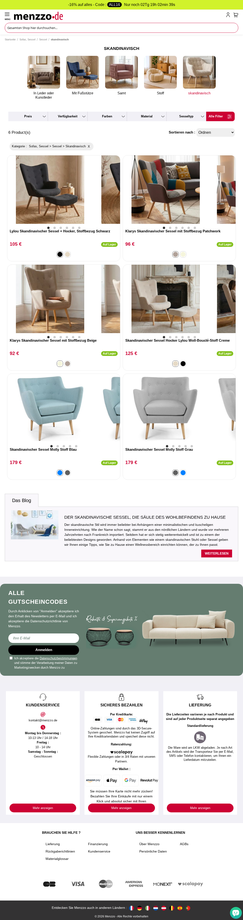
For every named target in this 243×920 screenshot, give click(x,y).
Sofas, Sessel (27, 39)
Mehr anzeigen (43, 808)
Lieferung (53, 844)
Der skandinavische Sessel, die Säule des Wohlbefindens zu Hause (145, 517)
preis (28, 116)
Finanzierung (98, 844)
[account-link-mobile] (229, 15)
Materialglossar (57, 859)
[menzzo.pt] (188, 907)
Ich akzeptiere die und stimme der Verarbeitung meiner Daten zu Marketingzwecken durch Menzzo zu (45, 662)
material (147, 116)
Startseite (10, 39)
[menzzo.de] (139, 907)
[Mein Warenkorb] (236, 15)
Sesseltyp (186, 116)
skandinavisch (199, 93)
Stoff (160, 93)
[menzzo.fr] (131, 907)
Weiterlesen (217, 553)
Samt (121, 93)
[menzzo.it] (147, 907)
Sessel (43, 39)
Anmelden (43, 650)
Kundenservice (99, 851)
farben (107, 116)
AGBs (184, 844)
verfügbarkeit (67, 116)
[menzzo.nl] (155, 907)
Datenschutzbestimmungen (58, 658)
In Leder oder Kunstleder (43, 95)
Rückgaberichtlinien (60, 851)
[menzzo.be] (171, 907)
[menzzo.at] (163, 907)
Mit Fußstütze (82, 93)
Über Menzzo (149, 844)
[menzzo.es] (179, 907)
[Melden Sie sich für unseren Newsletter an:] (43, 638)
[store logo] (119, 16)
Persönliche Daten (153, 851)
